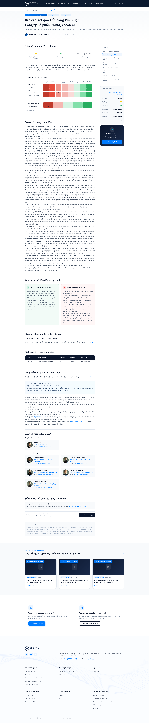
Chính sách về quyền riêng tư (101, 698)
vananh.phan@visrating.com (45, 474)
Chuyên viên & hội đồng (109, 75)
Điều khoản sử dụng (98, 695)
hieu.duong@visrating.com (45, 487)
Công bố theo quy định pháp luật (111, 71)
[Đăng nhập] (122, 3)
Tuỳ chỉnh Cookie (98, 705)
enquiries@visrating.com (91, 659)
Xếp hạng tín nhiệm (37, 10)
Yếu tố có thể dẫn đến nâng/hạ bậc (111, 58)
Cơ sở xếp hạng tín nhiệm (110, 55)
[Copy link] (49, 515)
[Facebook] (40, 515)
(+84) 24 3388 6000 (70, 659)
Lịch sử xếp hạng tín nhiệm (110, 67)
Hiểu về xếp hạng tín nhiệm (66, 674)
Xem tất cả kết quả (116, 553)
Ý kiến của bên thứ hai (31, 684)
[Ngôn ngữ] (119, 3)
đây (93, 342)
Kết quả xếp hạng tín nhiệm (66, 671)
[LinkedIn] (36, 515)
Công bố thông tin (30, 698)
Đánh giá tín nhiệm (30, 674)
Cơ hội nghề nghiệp (30, 701)
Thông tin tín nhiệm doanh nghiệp (34, 678)
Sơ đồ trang (96, 708)
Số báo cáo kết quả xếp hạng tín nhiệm (112, 79)
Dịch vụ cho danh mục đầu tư (33, 681)
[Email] (44, 515)
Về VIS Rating (29, 695)
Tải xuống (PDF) (112, 142)
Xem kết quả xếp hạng (88, 623)
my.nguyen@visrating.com (44, 446)
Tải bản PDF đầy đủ (88, 515)
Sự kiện (61, 698)
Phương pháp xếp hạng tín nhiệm (110, 63)
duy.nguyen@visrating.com (81, 474)
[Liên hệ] (115, 3)
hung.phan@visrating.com (80, 463)
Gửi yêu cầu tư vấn (37, 623)
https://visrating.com (40, 417)
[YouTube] (35, 654)
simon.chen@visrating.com (45, 463)
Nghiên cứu (75, 3)
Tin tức (61, 695)
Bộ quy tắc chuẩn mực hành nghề (102, 701)
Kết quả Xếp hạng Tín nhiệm (111, 51)
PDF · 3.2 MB (70, 34)
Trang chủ (27, 10)
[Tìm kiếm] (111, 3)
